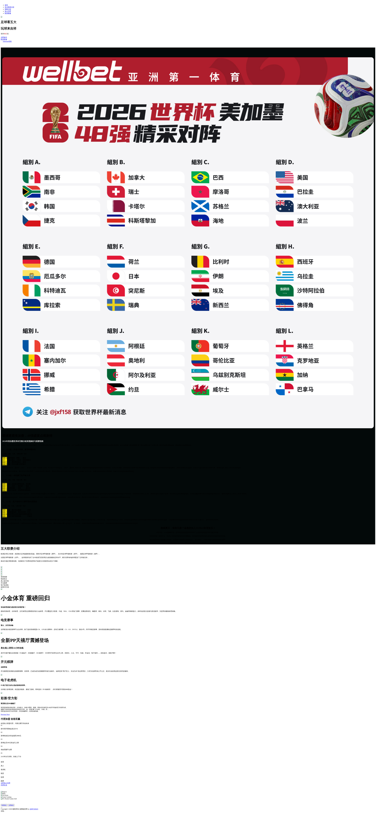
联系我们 (4, 805)
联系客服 (8, 13)
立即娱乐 (4, 37)
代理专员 (4, 785)
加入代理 (8, 11)
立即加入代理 (5, 783)
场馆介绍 (8, 9)
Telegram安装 (7, 41)
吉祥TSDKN (34, 809)
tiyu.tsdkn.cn (9, 811)
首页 (6, 5)
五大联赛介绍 (9, 7)
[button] (4, 714)
